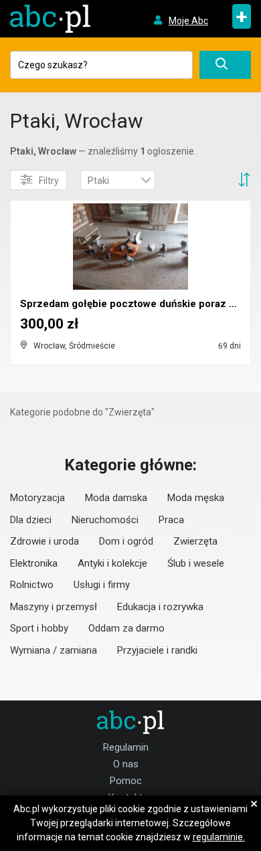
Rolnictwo (32, 585)
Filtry (49, 180)
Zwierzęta (195, 541)
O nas (126, 764)
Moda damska (116, 498)
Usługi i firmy (102, 585)
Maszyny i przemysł (53, 607)
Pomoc (126, 781)
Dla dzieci (31, 520)
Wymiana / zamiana (53, 650)
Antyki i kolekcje (112, 563)
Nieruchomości (105, 520)
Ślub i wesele (195, 563)
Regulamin (126, 747)
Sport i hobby (39, 628)
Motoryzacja (37, 498)
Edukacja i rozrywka (160, 607)
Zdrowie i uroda (44, 541)
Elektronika (34, 563)
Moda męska (195, 498)
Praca (171, 520)
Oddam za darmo (126, 628)
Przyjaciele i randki (157, 650)
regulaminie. (219, 837)
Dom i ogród (126, 541)
